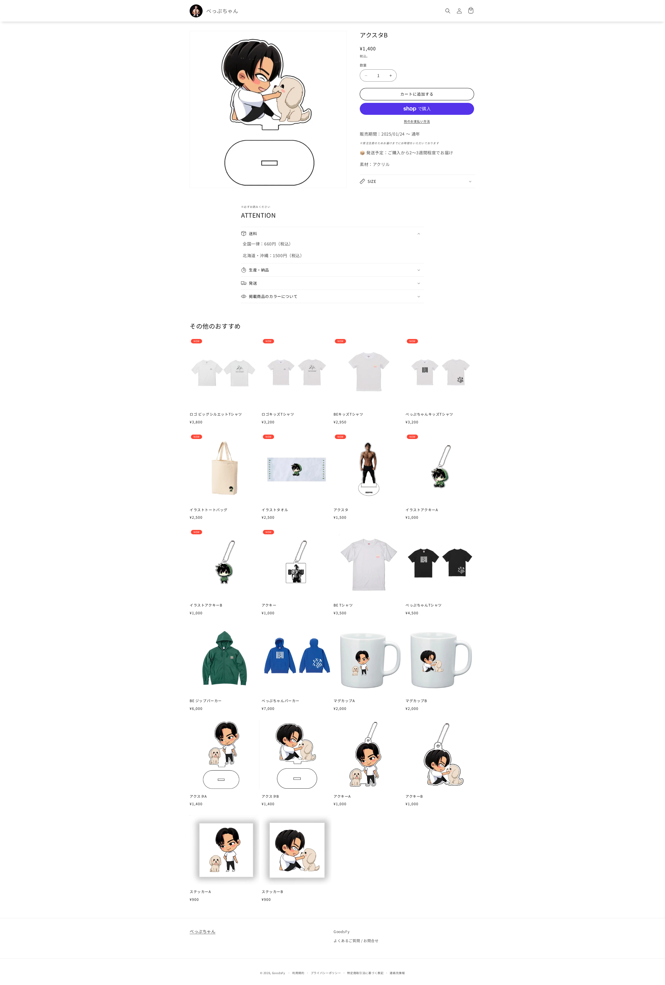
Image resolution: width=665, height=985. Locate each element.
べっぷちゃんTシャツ (423, 605)
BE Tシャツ (343, 605)
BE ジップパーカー (206, 700)
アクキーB (414, 796)
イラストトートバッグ (209, 510)
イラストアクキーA (421, 510)
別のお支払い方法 (417, 121)
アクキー (269, 605)
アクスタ (341, 510)
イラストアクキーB (206, 605)
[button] (448, 11)
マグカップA (344, 700)
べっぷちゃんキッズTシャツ (429, 414)
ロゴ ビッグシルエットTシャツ (216, 414)
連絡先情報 (397, 973)
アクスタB (270, 796)
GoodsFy (341, 931)
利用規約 (298, 973)
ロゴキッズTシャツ (278, 414)
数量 (363, 65)
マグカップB (416, 700)
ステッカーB (272, 891)
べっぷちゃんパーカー (281, 700)
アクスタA (198, 796)
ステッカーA (200, 891)
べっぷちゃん (203, 931)
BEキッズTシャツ (348, 414)
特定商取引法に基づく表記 (365, 973)
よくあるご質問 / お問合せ (356, 940)
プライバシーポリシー (326, 973)
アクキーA (342, 796)
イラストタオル (275, 510)
